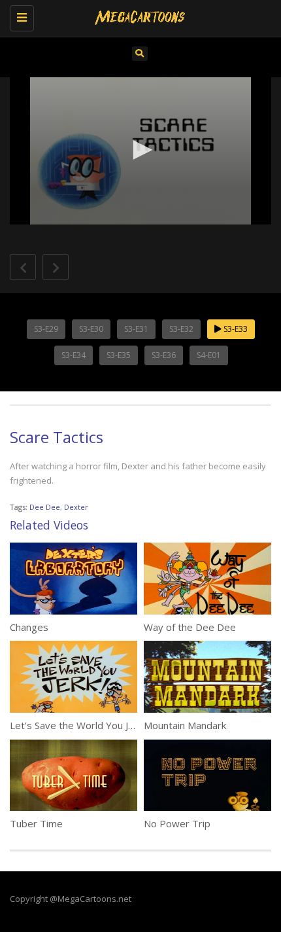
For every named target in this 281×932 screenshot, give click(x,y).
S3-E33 (235, 328)
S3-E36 (164, 355)
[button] (140, 149)
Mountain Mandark (185, 725)
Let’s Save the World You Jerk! (77, 725)
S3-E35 (119, 355)
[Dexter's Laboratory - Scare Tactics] (137, 16)
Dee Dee (44, 507)
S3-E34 (73, 355)
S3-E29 (46, 328)
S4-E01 (209, 355)
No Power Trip (177, 823)
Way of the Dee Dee (190, 627)
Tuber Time (36, 823)
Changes (29, 627)
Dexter (76, 507)
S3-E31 (136, 328)
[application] (140, 150)
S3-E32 (181, 328)
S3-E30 (91, 328)
